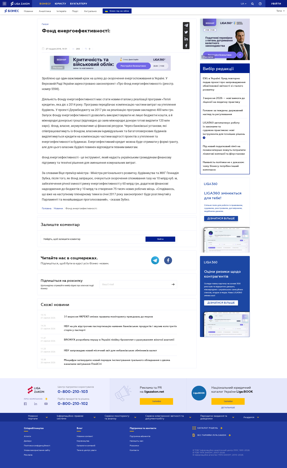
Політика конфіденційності (37, 445)
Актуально (90, 11)
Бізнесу (45, 3)
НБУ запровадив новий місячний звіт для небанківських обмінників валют (110, 350)
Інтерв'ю (61, 11)
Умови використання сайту (37, 450)
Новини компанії (85, 436)
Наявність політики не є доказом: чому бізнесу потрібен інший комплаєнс (223, 166)
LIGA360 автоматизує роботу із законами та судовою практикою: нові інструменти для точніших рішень (224, 130)
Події (75, 11)
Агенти (27, 436)
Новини (28, 11)
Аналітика (45, 11)
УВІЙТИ (160, 239)
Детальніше (228, 407)
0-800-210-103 (73, 392)
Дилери (27, 441)
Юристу (60, 3)
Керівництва (83, 441)
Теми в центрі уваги (86, 450)
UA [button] (242, 3)
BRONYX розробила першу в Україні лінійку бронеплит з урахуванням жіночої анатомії (119, 339)
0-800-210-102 (73, 404)
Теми (279, 10)
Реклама (28, 455)
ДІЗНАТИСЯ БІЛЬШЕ (221, 218)
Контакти (134, 450)
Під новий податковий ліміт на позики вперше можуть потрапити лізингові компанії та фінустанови (224, 150)
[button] (4, 4)
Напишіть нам (136, 441)
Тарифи (156, 401)
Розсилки (134, 445)
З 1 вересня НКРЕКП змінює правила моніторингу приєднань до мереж (108, 316)
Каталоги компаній (86, 445)
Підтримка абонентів (140, 436)
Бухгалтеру (78, 3)
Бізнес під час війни (119, 11)
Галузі (45, 24)
